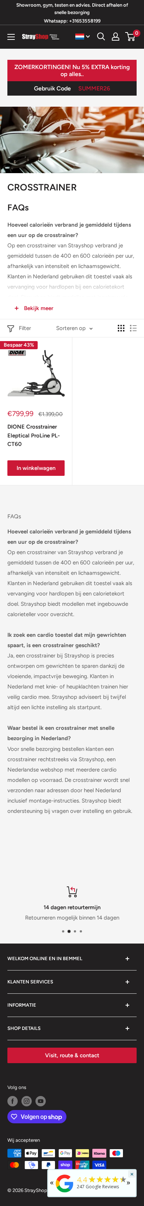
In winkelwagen (36, 468)
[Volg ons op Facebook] (12, 1101)
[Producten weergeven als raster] (121, 328)
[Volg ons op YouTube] (40, 1101)
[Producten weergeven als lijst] (133, 328)
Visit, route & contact (72, 1055)
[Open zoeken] (101, 36)
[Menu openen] (11, 37)
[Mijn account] (115, 36)
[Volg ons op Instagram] (26, 1101)
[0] (130, 36)
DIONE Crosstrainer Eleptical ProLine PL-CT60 (33, 435)
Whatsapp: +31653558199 (72, 21)
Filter (25, 328)
